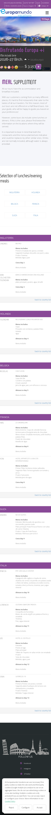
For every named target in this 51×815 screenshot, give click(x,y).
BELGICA (14, 204)
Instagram (27, 769)
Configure (26, 807)
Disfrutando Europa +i (22, 49)
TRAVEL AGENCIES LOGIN (13, 6)
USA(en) (43, 6)
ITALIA (35, 215)
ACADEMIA (45, 3)
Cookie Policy (10, 801)
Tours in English (28, 6)
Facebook (27, 763)
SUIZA (14, 215)
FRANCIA (35, 204)
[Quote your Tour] (38, 66)
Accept (39, 807)
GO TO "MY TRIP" (29, 3)
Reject (11, 807)
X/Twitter (27, 774)
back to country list (43, 299)
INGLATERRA (14, 192)
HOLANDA (36, 192)
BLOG (38, 3)
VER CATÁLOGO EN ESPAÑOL (13, 3)
